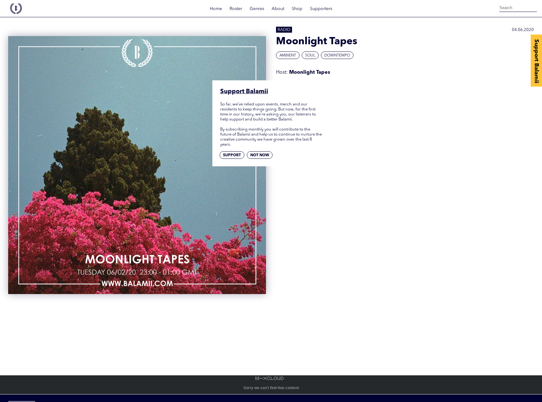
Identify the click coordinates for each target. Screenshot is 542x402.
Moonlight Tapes (309, 72)
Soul (310, 55)
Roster (236, 9)
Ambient (287, 55)
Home (216, 9)
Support (232, 155)
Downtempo (337, 55)
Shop (297, 9)
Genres (257, 9)
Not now (259, 155)
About (278, 9)
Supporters (321, 9)
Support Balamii (536, 61)
